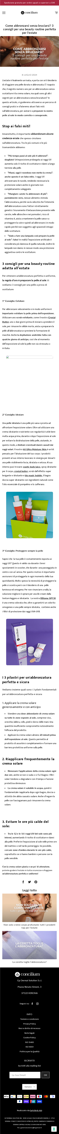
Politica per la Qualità (29, 1051)
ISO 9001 (30, 1047)
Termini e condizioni (29, 1019)
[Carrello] (57, 12)
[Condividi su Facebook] (23, 882)
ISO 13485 (29, 1042)
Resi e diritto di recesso (29, 1028)
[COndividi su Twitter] (29, 882)
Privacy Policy (29, 1024)
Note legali (29, 1033)
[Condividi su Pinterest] (36, 882)
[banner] (29, 12)
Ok (45, 1075)
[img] (32, 1004)
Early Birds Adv (36, 1110)
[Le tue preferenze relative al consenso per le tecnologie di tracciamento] (54, 1129)
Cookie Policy (29, 1037)
